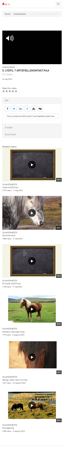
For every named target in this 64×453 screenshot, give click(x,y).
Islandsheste (20, 13)
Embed (9, 127)
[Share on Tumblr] (27, 108)
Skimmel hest (8, 235)
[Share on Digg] (40, 108)
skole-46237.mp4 (10, 187)
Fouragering (8, 427)
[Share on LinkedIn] (20, 108)
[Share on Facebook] (7, 108)
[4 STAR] (13, 91)
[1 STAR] (3, 91)
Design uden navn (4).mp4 (14, 379)
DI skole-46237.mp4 (11, 283)
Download (10, 134)
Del (6, 100)
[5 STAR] (16, 91)
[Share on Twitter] (14, 108)
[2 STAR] (6, 91)
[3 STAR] (10, 91)
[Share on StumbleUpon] (33, 108)
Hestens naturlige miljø (13, 331)
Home (7, 13)
